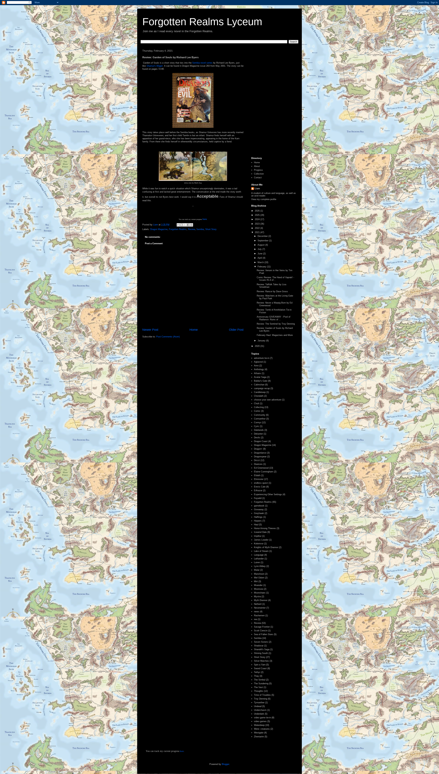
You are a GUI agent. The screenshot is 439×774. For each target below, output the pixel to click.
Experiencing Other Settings (268, 494)
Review (191, 229)
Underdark (259, 714)
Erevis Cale (259, 486)
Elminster (258, 479)
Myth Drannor (260, 600)
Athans (257, 373)
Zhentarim (259, 736)
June (260, 253)
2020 (257, 346)
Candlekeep (260, 392)
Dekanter (258, 433)
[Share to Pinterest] (191, 225)
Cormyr (257, 422)
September (263, 240)
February (262, 266)
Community (259, 415)
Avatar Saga (260, 377)
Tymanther (259, 702)
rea (255, 619)
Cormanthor (259, 418)
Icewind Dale (260, 532)
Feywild (258, 498)
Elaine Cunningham (263, 471)
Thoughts (258, 691)
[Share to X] (185, 225)
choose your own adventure (267, 399)
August (261, 245)
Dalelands (259, 430)
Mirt (256, 581)
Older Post (236, 329)
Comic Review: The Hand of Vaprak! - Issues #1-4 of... (275, 278)
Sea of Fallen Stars (263, 634)
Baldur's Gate (260, 381)
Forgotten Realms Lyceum (202, 21)
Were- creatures (262, 729)
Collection (259, 173)
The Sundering (261, 683)
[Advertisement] (273, 101)
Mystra (257, 596)
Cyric (256, 426)
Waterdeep (259, 725)
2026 (257, 210)
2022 (257, 228)
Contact (258, 177)
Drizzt (257, 460)
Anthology (259, 369)
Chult (256, 403)
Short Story (211, 229)
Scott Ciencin (260, 630)
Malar (256, 570)
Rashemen (259, 615)
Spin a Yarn (259, 664)
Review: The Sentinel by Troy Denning (276, 324)
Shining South (261, 653)
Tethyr (257, 672)
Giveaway (259, 509)
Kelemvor (258, 543)
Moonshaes (259, 592)
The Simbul (259, 679)
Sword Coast (260, 668)
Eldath (257, 475)
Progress (258, 170)
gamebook (259, 505)
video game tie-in (262, 717)
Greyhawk (259, 513)
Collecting (259, 407)
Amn (256, 365)
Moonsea (258, 589)
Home (193, 329)
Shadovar (258, 645)
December (263, 236)
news (256, 611)
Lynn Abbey (260, 566)
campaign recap (262, 388)
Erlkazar (258, 490)
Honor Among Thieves (265, 528)
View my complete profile (263, 199)
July (260, 249)
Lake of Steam (261, 551)
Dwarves (258, 464)
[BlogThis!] (181, 225)
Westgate (258, 732)
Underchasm (260, 710)
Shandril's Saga (261, 649)
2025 (257, 215)
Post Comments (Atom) (168, 336)
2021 (257, 232)
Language (259, 555)
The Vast (258, 687)
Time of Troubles (262, 695)
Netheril (258, 604)
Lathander (259, 558)
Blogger (225, 764)
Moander (258, 585)
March (261, 262)
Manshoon (259, 574)
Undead (258, 706)
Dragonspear (260, 456)
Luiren (257, 562)
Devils (257, 437)
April (260, 258)
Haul (256, 524)
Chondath (258, 396)
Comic (257, 411)
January (262, 340)
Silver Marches (261, 661)
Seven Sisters (261, 642)
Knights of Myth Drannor (266, 547)
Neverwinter (260, 607)
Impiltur (257, 536)
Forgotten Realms (178, 229)
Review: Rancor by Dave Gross (272, 291)
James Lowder (261, 539)
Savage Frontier (262, 627)
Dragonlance (260, 452)
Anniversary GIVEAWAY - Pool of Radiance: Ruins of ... (273, 318)
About (257, 166)
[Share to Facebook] (188, 225)
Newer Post (150, 329)
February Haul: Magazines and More (275, 335)
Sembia (200, 229)
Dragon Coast (261, 441)
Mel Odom (259, 577)
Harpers (258, 520)
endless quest (261, 483)
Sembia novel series (202, 62)
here (205, 219)
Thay (256, 676)
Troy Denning (260, 698)
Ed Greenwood (261, 468)
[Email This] (178, 225)
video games (260, 721)
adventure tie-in (261, 358)
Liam (257, 188)
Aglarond (258, 362)
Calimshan (259, 384)
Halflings (258, 517)
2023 (257, 223)
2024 (257, 219)
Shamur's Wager (154, 66)
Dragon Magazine (159, 229)
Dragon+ (258, 449)
